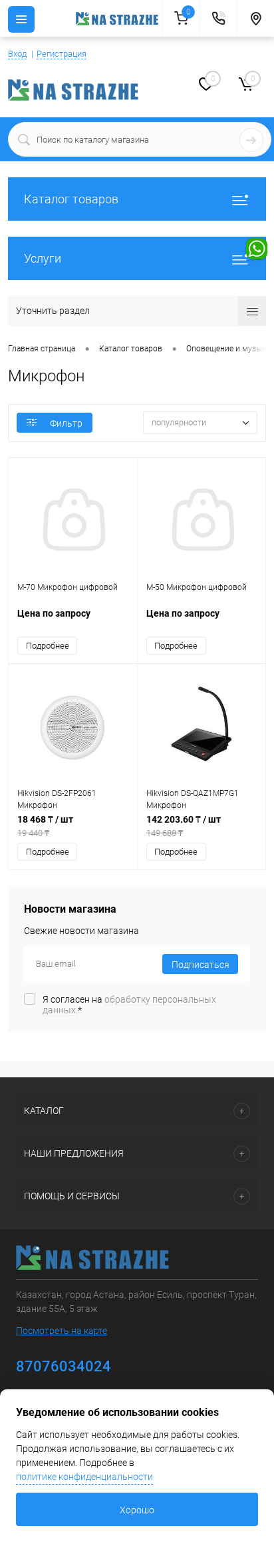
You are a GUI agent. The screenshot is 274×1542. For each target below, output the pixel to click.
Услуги (42, 258)
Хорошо (137, 1510)
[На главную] (119, 18)
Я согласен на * (129, 1004)
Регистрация (61, 54)
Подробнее (47, 646)
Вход (17, 54)
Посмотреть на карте (61, 1330)
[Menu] (21, 19)
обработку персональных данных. (129, 1004)
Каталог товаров (71, 199)
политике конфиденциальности (84, 1476)
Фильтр (66, 423)
